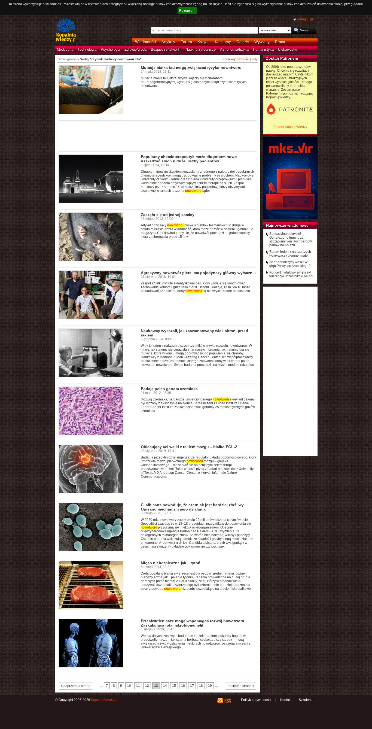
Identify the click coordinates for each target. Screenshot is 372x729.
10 (129, 686)
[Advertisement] (158, 135)
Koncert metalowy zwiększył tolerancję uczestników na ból (291, 274)
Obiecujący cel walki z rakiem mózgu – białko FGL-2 (189, 447)
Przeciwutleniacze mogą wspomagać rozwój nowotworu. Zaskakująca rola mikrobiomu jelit (193, 623)
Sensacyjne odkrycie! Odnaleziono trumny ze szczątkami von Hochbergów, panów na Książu (290, 239)
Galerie (242, 42)
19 (210, 686)
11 (138, 686)
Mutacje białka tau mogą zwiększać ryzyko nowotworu (191, 67)
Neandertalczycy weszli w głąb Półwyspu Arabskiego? (289, 264)
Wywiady (262, 42)
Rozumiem (187, 11)
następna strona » (241, 686)
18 (201, 686)
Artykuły (168, 42)
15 (174, 686)
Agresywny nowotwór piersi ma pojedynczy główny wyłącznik (198, 273)
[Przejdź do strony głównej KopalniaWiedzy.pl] (66, 30)
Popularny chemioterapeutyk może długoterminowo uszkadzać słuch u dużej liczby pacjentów (189, 158)
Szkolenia (306, 700)
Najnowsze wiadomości (288, 225)
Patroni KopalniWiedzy (290, 127)
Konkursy (223, 42)
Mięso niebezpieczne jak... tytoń (170, 563)
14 (165, 686)
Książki (203, 42)
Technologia (87, 49)
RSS (227, 700)
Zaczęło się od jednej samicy (167, 214)
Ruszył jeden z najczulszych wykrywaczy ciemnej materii (290, 253)
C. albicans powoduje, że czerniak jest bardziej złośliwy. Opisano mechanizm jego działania (193, 507)
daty (255, 59)
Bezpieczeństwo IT (166, 49)
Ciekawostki (287, 49)
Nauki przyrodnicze (200, 49)
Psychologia (110, 49)
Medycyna (65, 49)
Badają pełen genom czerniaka (169, 389)
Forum (186, 42)
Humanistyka (263, 49)
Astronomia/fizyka (234, 49)
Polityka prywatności (256, 700)
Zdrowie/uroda (135, 49)
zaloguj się (306, 19)
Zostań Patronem (282, 58)
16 (183, 686)
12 (147, 686)
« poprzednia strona (75, 686)
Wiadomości (145, 42)
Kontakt (285, 700)
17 (192, 686)
